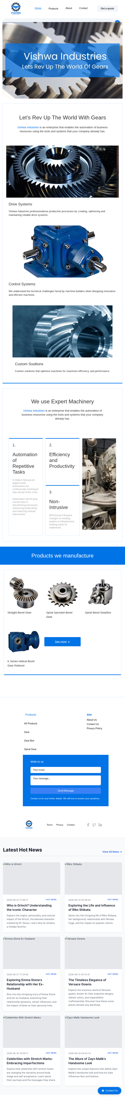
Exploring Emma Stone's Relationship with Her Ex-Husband (25, 984)
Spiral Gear (30, 749)
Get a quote (107, 8)
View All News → (112, 851)
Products (53, 8)
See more (61, 641)
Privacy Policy (94, 728)
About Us (92, 720)
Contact (83, 8)
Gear (26, 732)
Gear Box (29, 740)
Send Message (66, 790)
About (69, 8)
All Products (30, 723)
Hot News (51, 899)
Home (38, 8)
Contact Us (112, 1090)
